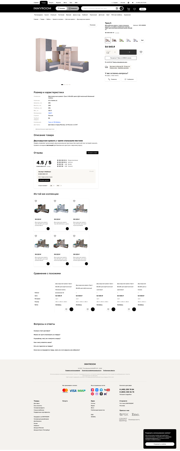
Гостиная (61, 15)
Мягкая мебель (116, 15)
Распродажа (38, 15)
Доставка (36, 403)
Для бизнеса (37, 421)
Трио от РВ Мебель (54, 122)
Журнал (58, 2)
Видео (93, 405)
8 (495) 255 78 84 (141, 2)
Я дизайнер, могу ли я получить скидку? (47, 338)
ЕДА (92, 414)
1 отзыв (117, 32)
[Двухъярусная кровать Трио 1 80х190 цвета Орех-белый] (136, 40)
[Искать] (121, 8)
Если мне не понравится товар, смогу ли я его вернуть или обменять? (57, 350)
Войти (142, 9)
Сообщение (130, 79)
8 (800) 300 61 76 (127, 392)
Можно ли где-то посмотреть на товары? (47, 334)
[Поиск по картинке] (117, 8)
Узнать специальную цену (120, 62)
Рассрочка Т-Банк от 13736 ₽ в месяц (120, 58)
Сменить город (113, 67)
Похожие (92, 25)
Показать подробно (126, 394)
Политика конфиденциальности (91, 370)
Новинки (36, 425)
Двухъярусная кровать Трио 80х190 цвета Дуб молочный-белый (79, 224)
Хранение (127, 15)
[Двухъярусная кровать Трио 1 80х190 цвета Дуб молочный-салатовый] (122, 40)
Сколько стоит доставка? (42, 331)
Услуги (51, 2)
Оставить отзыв (92, 152)
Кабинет (85, 15)
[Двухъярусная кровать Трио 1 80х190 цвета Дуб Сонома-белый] (115, 40)
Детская (101, 15)
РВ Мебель (58, 304)
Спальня (53, 15)
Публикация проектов (98, 410)
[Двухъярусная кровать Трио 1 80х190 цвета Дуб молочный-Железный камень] (108, 40)
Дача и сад (76, 15)
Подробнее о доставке (123, 67)
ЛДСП (50, 113)
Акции (36, 423)
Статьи (93, 403)
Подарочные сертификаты (42, 412)
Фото (65, 2)
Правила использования (72, 370)
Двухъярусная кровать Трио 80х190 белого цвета (61, 223)
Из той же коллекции (46, 193)
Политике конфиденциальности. (158, 437)
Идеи (93, 401)
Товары (44, 2)
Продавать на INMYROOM (41, 416)
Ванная (68, 15)
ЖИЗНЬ (93, 416)
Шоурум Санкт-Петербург (42, 430)
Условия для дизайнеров (41, 419)
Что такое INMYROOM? (127, 403)
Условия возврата (39, 408)
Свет (108, 15)
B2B (76, 2)
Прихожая (93, 15)
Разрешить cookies (160, 444)
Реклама (122, 405)
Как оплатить (38, 405)
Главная (36, 2)
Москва (123, 2)
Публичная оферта (109, 370)
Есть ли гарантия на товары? (43, 346)
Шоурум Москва (39, 427)
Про (71, 2)
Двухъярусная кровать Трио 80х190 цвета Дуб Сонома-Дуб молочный (79, 259)
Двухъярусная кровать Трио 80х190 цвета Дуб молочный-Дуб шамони (60, 259)
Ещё (142, 40)
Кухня (47, 15)
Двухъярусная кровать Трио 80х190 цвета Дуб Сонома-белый (41, 259)
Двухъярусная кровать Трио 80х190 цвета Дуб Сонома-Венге (41, 224)
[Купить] (128, 52)
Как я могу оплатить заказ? (43, 342)
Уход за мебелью (39, 410)
